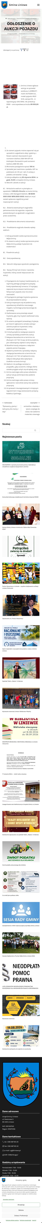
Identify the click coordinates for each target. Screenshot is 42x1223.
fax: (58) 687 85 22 (11, 1146)
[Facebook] (21, 50)
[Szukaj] (35, 430)
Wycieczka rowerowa (8, 1018)
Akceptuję (21, 1205)
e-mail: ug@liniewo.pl (12, 1150)
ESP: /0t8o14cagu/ (11, 1155)
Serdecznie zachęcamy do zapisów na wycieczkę (16, 1049)
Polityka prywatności (25, 1220)
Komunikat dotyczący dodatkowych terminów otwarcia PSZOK (20, 497)
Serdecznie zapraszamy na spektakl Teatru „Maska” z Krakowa (20, 834)
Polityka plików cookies (12, 1220)
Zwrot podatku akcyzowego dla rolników (14, 865)
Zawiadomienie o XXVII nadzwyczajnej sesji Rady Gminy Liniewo (20, 925)
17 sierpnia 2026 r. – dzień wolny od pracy (14, 774)
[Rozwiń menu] (38, 5)
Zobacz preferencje (21, 1216)
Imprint (34, 1220)
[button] (39, 1180)
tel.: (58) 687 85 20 (11, 1142)
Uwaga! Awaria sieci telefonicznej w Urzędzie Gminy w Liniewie (20, 804)
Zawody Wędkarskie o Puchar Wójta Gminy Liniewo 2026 (18, 956)
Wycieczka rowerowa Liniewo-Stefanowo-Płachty (16, 711)
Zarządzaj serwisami (8, 1199)
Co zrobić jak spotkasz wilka (10, 895)
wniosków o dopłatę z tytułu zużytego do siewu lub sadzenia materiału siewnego (32, 408)
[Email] (27, 50)
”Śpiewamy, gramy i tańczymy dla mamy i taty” (10, 407)
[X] (24, 50)
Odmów (21, 1210)
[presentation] (21, 451)
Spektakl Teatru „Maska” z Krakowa (12, 681)
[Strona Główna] (6, 18)
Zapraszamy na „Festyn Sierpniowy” (12, 618)
